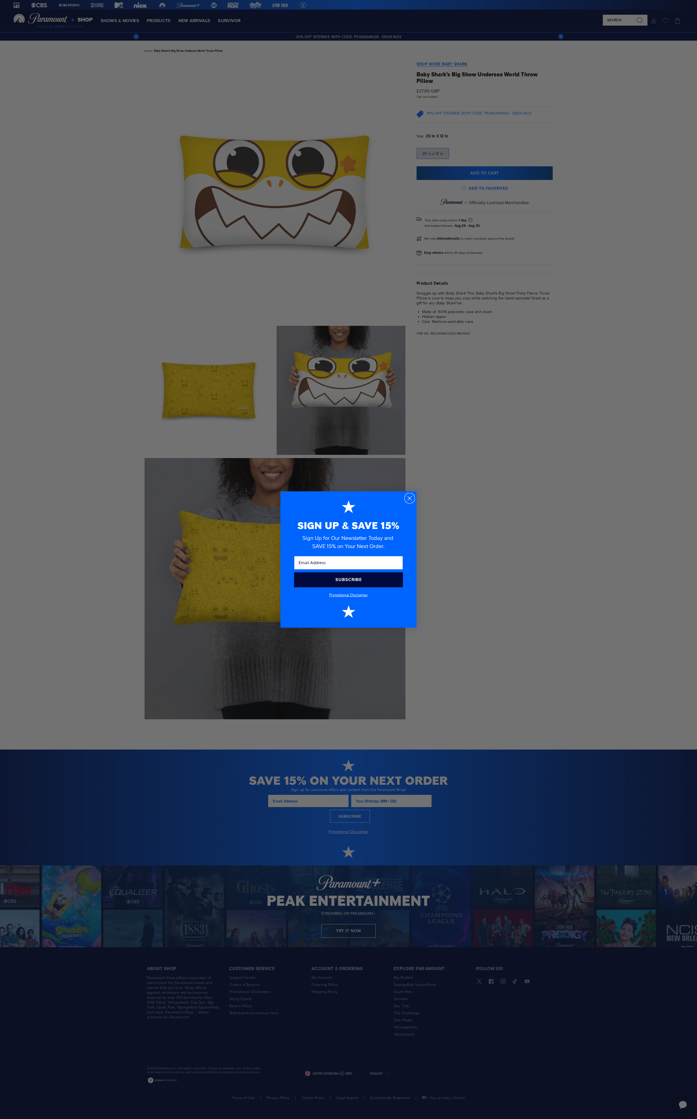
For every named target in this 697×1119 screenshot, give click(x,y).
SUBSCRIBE (348, 579)
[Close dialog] (409, 498)
